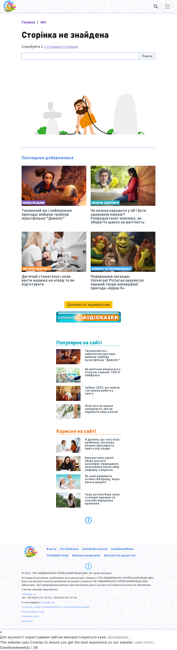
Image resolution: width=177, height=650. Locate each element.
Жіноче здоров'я (105, 203)
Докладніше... (119, 637)
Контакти (27, 620)
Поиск (147, 56)
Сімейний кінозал (94, 549)
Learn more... (144, 642)
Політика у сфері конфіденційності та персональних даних (55, 606)
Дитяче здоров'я (36, 268)
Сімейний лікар (57, 555)
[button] (156, 6)
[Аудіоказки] (88, 317)
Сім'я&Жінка (69, 549)
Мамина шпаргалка (86, 555)
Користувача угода (33, 611)
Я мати (51, 549)
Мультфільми (33, 203)
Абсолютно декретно (120, 555)
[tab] (88, 520)
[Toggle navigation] (167, 6)
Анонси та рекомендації (111, 268)
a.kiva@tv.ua (29, 594)
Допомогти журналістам (88, 304)
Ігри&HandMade (122, 549)
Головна (28, 22)
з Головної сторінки (61, 46)
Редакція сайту (30, 616)
